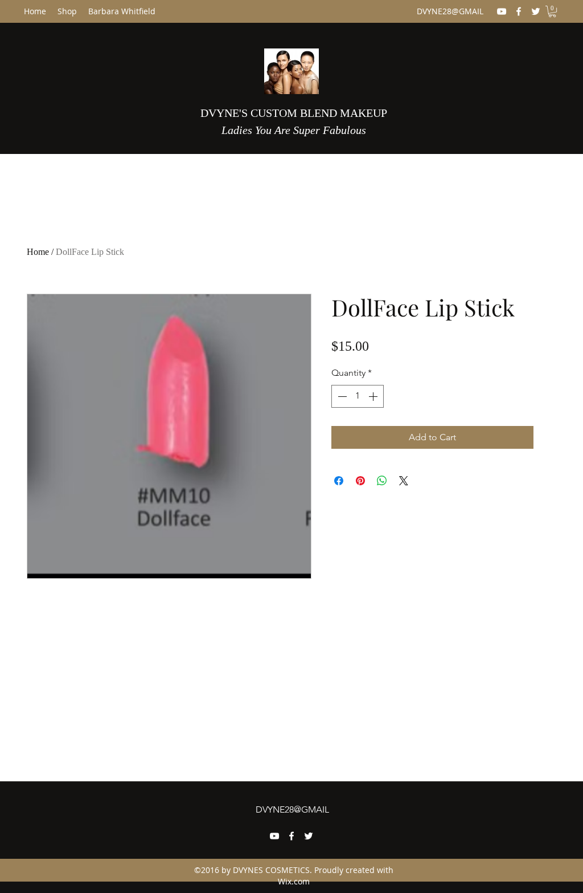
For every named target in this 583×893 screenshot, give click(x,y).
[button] (552, 11)
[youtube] (501, 11)
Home (38, 252)
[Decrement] (341, 396)
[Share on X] (403, 481)
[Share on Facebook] (339, 481)
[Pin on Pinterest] (360, 481)
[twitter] (535, 11)
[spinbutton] (357, 396)
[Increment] (374, 396)
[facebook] (518, 11)
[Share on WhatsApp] (382, 481)
